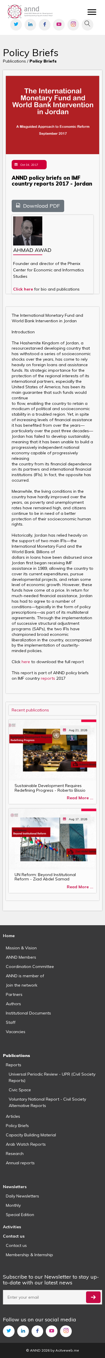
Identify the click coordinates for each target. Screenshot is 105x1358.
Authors (13, 1003)
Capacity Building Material (31, 1135)
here (26, 661)
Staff (10, 1022)
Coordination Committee (30, 966)
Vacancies (15, 1031)
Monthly (13, 1205)
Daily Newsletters (22, 1196)
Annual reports (20, 1162)
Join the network (21, 985)
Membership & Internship (29, 1254)
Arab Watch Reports (26, 1144)
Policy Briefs (17, 1125)
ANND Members (21, 957)
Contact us (16, 1245)
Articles (13, 1116)
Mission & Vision (21, 948)
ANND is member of (25, 975)
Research (15, 1153)
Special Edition (20, 1214)
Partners (14, 994)
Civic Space (20, 1089)
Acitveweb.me (67, 1350)
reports (48, 678)
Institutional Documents (28, 1013)
